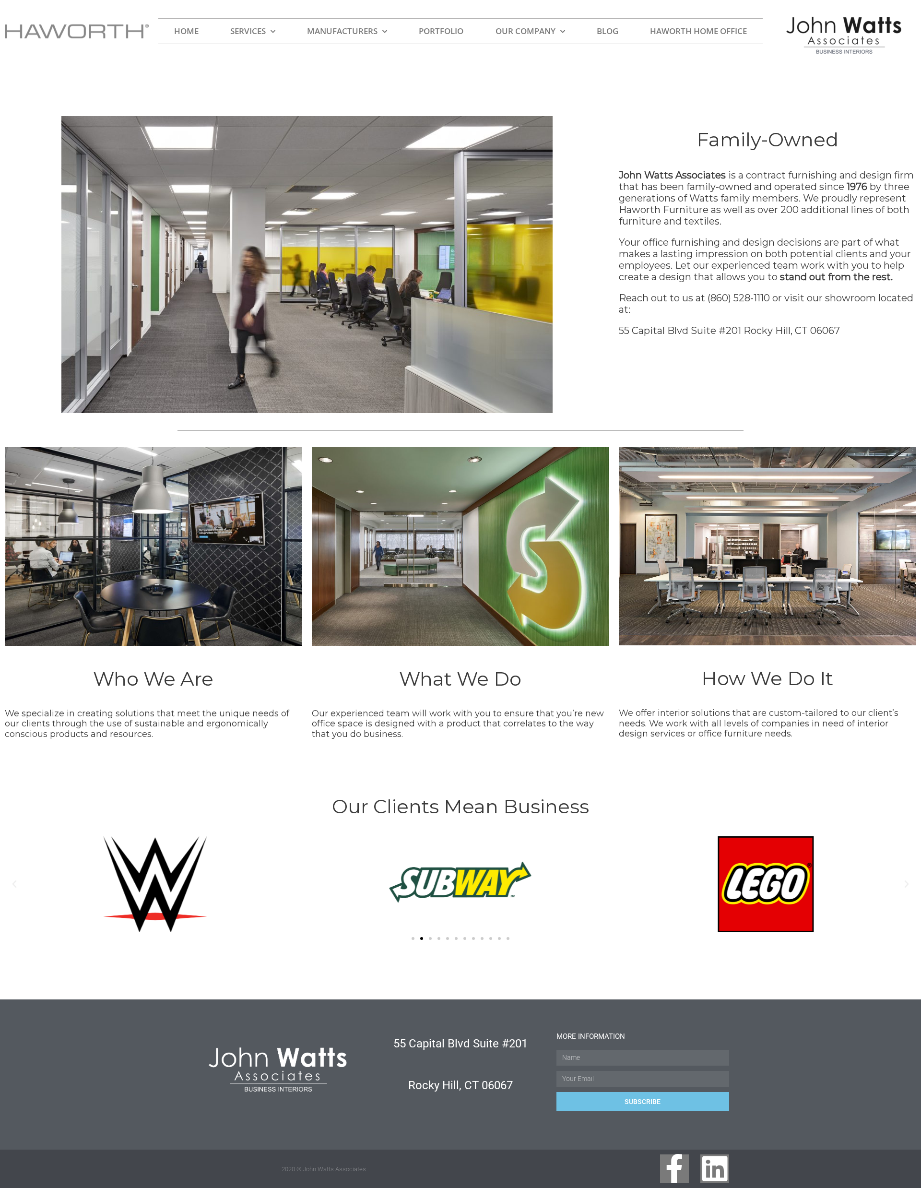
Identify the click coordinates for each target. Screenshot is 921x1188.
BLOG (607, 30)
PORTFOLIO (441, 30)
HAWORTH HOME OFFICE (698, 30)
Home (186, 30)
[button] (14, 884)
